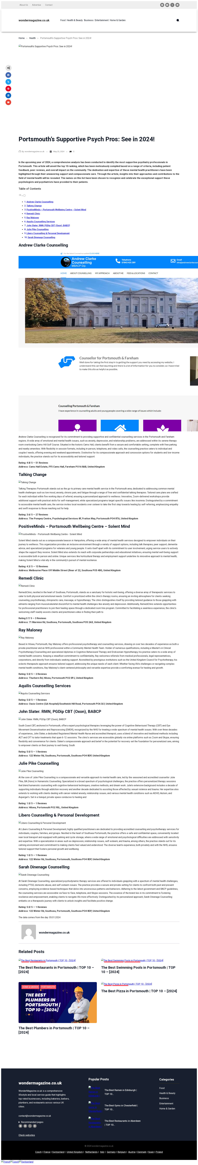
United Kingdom (75, 1152)
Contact (48, 5)
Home (22, 38)
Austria (131, 1152)
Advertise (36, 5)
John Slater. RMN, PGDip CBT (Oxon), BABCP (48, 225)
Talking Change (34, 206)
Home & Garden (30, 987)
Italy (102, 1152)
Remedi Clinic (33, 213)
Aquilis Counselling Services (41, 221)
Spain (151, 1152)
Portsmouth (48, 987)
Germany (111, 1152)
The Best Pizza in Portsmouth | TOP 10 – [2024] (139, 991)
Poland (159, 1152)
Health (32, 38)
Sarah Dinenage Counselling (41, 237)
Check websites (27, 1135)
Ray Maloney (33, 217)
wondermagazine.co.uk (34, 20)
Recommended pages (32, 1122)
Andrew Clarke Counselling (40, 202)
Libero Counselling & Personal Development (48, 233)
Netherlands (91, 1152)
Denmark (141, 1152)
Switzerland (58, 1152)
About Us (24, 5)
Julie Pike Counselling (38, 229)
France (46, 1152)
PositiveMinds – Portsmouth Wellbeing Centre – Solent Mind (56, 209)
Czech (38, 1152)
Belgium (122, 1152)
